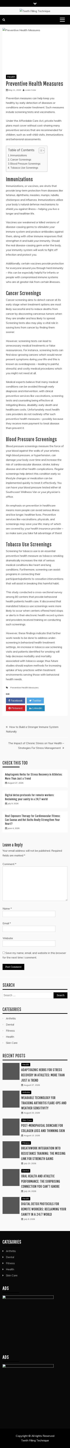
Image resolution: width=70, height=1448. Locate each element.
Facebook (16, 700)
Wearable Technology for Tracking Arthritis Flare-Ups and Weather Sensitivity (44, 1102)
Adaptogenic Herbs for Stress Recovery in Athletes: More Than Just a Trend (43, 1074)
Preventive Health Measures (24, 687)
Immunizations (18, 155)
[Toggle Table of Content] (40, 150)
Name (7, 908)
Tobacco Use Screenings (24, 167)
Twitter (36, 700)
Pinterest (17, 708)
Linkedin (36, 708)
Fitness (10, 1030)
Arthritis (11, 1018)
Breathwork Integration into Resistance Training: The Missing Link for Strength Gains (43, 1153)
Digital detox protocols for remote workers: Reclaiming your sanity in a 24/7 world (43, 1209)
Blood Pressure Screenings (25, 163)
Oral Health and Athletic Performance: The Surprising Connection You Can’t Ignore (40, 1181)
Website (8, 938)
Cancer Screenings (20, 159)
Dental (10, 1024)
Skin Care (12, 1042)
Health (11, 76)
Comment (9, 864)
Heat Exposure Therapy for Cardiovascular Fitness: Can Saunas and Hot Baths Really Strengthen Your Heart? (32, 820)
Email (7, 923)
